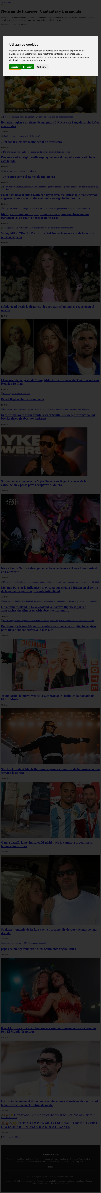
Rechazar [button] (27, 67)
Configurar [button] (41, 67)
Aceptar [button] (15, 67)
